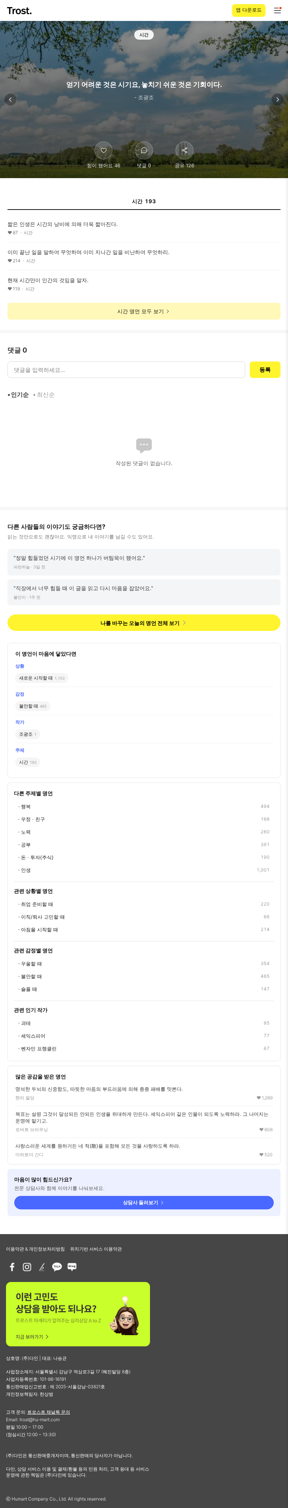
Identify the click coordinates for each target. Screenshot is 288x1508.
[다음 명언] (278, 100)
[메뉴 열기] (277, 10)
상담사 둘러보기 (140, 1202)
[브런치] (42, 1267)
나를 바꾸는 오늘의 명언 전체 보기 (140, 623)
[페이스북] (12, 1267)
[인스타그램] (27, 1267)
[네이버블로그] (72, 1267)
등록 (265, 369)
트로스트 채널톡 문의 (48, 1412)
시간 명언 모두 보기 (140, 311)
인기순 (20, 394)
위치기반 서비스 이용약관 (96, 1249)
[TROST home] (20, 10)
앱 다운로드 (249, 10)
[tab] (144, 204)
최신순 (46, 394)
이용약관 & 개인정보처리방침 (35, 1249)
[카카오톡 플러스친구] (57, 1267)
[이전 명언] (10, 100)
